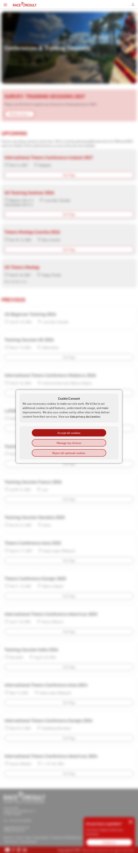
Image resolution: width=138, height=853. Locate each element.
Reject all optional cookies (69, 453)
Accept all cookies (69, 433)
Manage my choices (69, 443)
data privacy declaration (85, 416)
